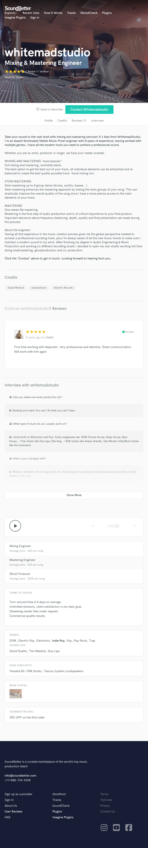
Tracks (71, 13)
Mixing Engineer (20, 546)
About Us (11, 806)
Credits (62, 121)
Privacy (105, 806)
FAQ (7, 817)
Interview (97, 121)
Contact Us (107, 811)
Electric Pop (26, 641)
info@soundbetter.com (20, 776)
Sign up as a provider (18, 794)
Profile (49, 121)
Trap (92, 641)
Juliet (49, 337)
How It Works (53, 13)
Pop (69, 641)
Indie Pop (58, 641)
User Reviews (13, 811)
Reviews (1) (79, 121)
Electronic (43, 641)
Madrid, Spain (14, 77)
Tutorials (106, 800)
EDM (12, 641)
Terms (104, 794)
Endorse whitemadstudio (27, 308)
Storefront (59, 794)
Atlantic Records (63, 287)
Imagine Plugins (15, 17)
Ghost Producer (19, 574)
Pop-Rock (80, 641)
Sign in (34, 17)
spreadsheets (38, 287)
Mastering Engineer (22, 560)
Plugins (107, 13)
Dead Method (16, 287)
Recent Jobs (31, 13)
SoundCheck (89, 13)
